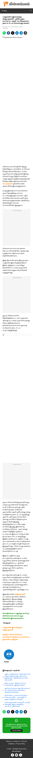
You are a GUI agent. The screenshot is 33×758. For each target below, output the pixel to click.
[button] (30, 10)
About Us (9, 741)
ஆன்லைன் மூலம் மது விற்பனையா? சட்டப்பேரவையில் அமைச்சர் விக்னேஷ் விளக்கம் (17, 690)
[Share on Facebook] (8, 33)
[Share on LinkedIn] (17, 33)
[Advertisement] (16, 228)
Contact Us (16, 741)
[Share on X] (12, 33)
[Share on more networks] (25, 33)
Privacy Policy (20, 744)
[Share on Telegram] (21, 33)
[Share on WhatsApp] (4, 33)
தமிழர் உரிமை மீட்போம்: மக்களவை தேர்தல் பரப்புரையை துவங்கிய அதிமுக (16, 637)
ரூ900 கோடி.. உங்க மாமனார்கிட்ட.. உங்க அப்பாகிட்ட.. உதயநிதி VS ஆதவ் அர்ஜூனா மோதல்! (17, 697)
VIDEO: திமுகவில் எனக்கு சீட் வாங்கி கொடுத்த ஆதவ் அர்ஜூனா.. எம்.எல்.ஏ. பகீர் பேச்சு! (17, 704)
